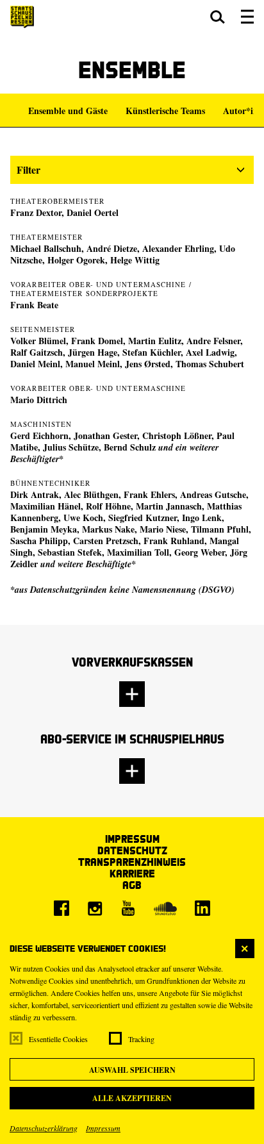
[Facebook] (61, 908)
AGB (132, 884)
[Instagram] (95, 908)
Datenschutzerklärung (44, 1128)
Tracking (141, 1039)
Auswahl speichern (132, 1070)
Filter (28, 169)
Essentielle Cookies (58, 1039)
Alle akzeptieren (132, 1098)
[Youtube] (128, 908)
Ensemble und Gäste (68, 110)
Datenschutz (132, 850)
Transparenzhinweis (132, 861)
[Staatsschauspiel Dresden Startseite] (22, 17)
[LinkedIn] (202, 908)
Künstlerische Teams (165, 110)
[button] (217, 17)
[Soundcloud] (165, 908)
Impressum (103, 1128)
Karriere (132, 873)
